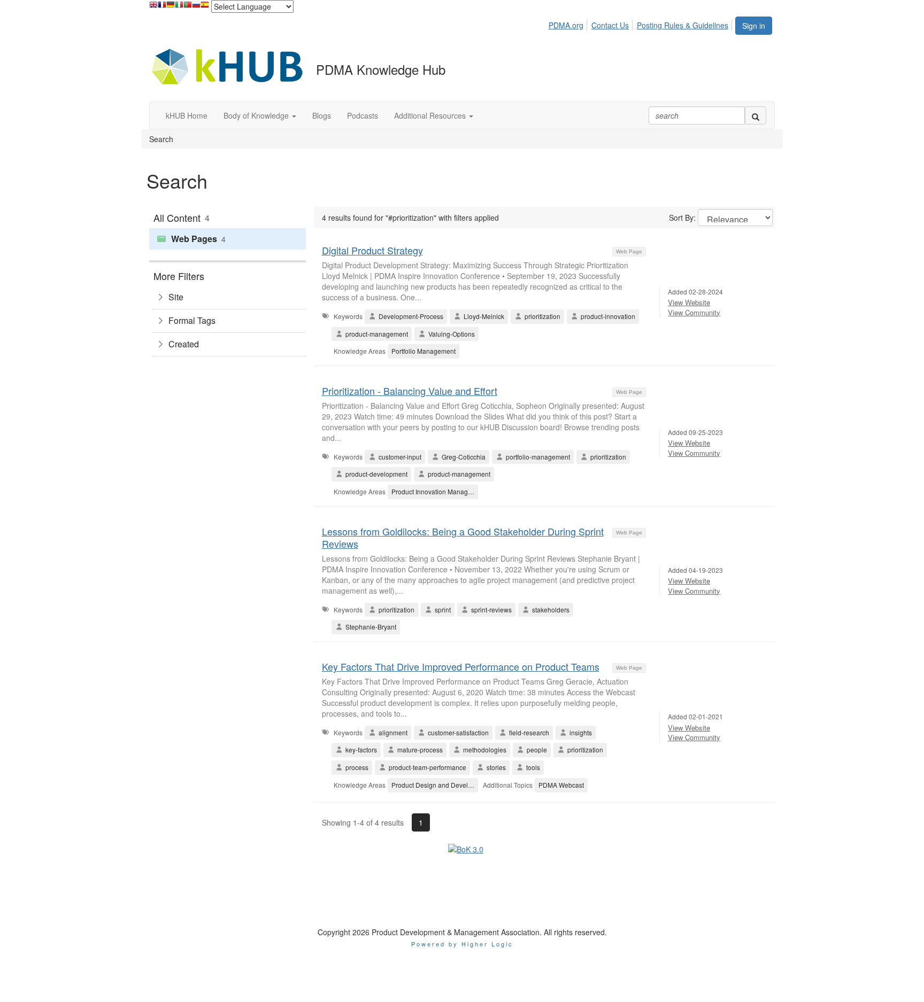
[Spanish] (205, 7)
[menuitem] (569, 23)
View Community (694, 312)
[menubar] (641, 23)
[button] (259, 115)
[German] (170, 7)
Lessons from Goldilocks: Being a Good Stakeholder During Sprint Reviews (463, 537)
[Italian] (179, 7)
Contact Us (610, 25)
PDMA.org (566, 25)
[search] (755, 115)
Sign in (753, 25)
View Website (689, 302)
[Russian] (196, 7)
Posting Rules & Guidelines (682, 25)
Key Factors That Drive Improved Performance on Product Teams (460, 666)
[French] (162, 7)
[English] (153, 7)
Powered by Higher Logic (462, 893)
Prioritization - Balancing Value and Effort (409, 391)
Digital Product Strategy (372, 250)
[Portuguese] (187, 7)
